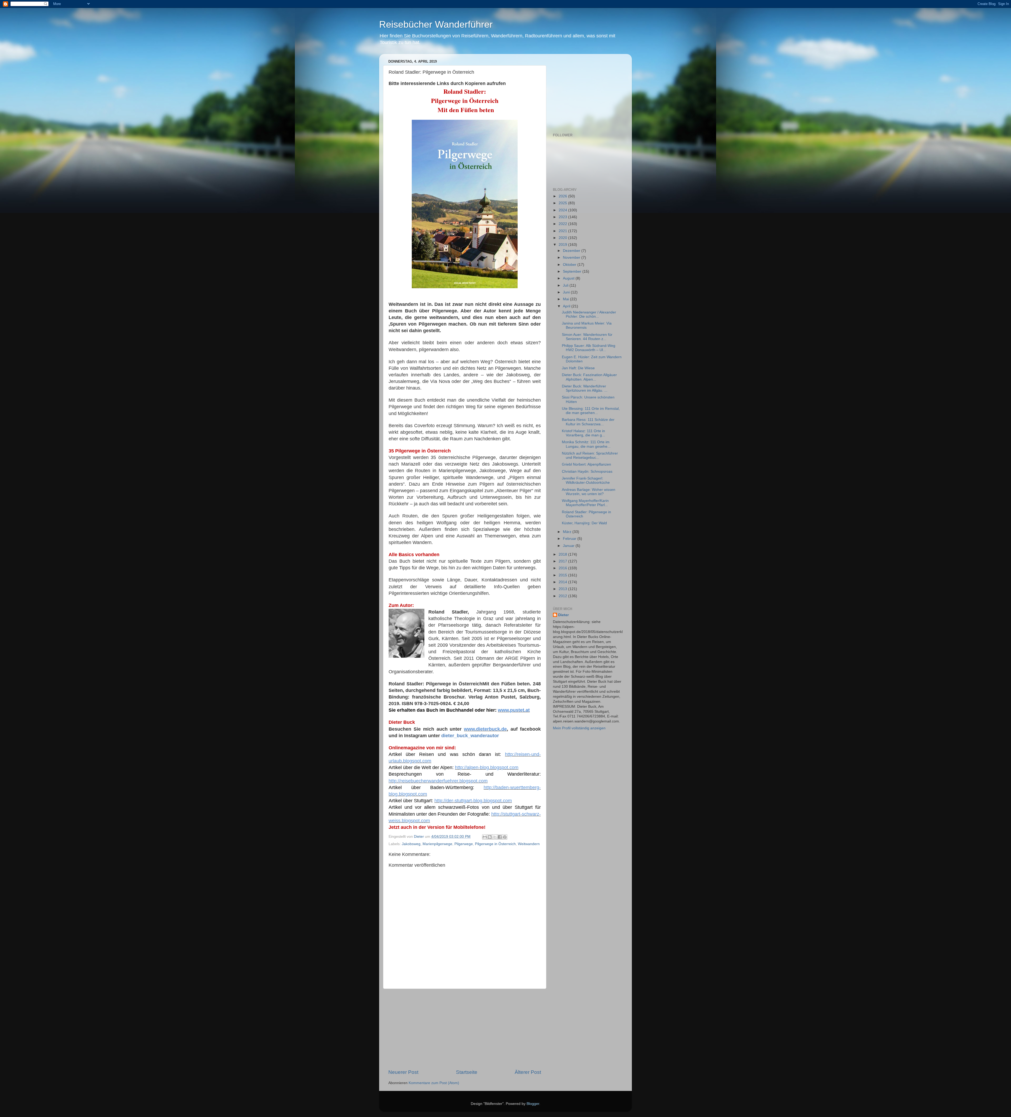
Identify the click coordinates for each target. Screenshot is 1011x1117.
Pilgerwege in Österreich (495, 844)
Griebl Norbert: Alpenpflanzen (586, 464)
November (572, 258)
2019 (563, 245)
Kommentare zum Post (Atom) (434, 1083)
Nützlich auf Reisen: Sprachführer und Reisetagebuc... (590, 455)
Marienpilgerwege (437, 844)
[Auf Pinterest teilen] (504, 837)
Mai (566, 299)
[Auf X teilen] (494, 837)
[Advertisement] (464, 1029)
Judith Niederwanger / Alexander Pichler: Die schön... (589, 314)
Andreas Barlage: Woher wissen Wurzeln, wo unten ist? (588, 492)
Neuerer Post (403, 1072)
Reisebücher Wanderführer (436, 24)
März (567, 532)
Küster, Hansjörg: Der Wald (584, 523)
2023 (563, 217)
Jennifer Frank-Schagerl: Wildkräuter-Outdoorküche (586, 480)
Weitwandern (529, 844)
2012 (563, 596)
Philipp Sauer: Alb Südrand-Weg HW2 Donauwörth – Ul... (588, 348)
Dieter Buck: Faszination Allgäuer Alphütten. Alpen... (589, 377)
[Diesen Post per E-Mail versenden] (484, 837)
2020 (563, 238)
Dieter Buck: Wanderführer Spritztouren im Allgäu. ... (584, 388)
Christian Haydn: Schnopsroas (587, 471)
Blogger (533, 1104)
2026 (563, 196)
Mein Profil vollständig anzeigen (579, 728)
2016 (563, 568)
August (569, 278)
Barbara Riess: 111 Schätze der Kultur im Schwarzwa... (588, 422)
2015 (563, 575)
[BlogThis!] (489, 837)
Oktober (570, 265)
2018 (563, 554)
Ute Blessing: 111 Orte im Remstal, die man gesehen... (591, 411)
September (572, 271)
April (567, 306)
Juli (566, 285)
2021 (563, 231)
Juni (567, 292)
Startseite (466, 1072)
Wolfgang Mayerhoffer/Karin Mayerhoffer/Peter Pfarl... (585, 503)
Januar (569, 546)
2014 (563, 582)
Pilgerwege (463, 844)
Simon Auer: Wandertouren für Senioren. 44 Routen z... (587, 337)
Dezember (572, 251)
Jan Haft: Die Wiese (578, 368)
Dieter (563, 615)
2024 (563, 210)
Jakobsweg (411, 844)
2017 (563, 561)
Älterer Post (528, 1072)
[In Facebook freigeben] (499, 837)
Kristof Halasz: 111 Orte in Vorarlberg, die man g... (583, 433)
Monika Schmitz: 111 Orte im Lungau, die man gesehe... (586, 444)
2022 (563, 224)
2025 (563, 203)
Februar (570, 539)
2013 (563, 589)
